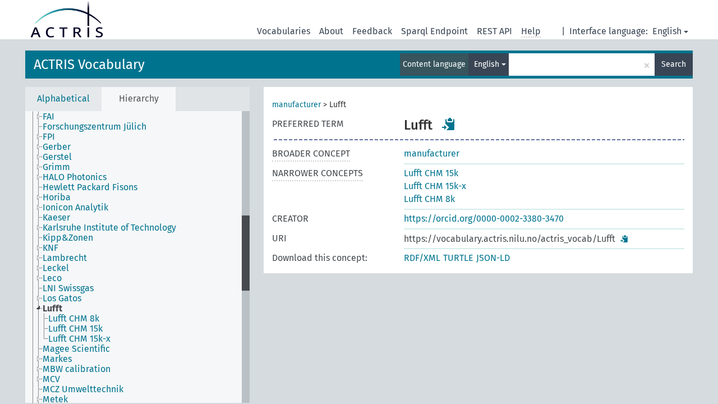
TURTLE (458, 257)
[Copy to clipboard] (448, 124)
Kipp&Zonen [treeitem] (68, 238)
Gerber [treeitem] (57, 147)
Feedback (372, 31)
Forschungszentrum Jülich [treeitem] (94, 127)
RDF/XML (422, 257)
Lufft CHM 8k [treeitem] (73, 319)
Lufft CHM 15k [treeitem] (75, 329)
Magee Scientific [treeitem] (76, 349)
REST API (494, 31)
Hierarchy (139, 98)
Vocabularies (283, 31)
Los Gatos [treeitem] (62, 298)
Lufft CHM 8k (429, 199)
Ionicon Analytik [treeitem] (75, 208)
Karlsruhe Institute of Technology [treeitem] (109, 228)
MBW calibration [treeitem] (77, 369)
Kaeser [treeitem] (56, 218)
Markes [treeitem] (57, 359)
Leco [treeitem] (52, 278)
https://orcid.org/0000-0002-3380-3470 (484, 218)
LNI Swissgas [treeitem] (68, 288)
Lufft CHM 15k (431, 173)
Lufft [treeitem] (52, 309)
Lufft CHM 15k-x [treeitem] (79, 339)
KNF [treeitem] (50, 248)
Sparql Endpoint (434, 31)
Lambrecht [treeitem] (65, 258)
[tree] (137, 257)
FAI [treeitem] (48, 117)
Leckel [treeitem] (56, 268)
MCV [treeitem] (51, 379)
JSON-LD (493, 257)
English (667, 31)
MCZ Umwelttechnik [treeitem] (83, 389)
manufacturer (296, 104)
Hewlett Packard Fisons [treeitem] (90, 187)
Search (673, 64)
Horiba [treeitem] (57, 197)
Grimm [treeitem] (56, 167)
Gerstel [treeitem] (57, 157)
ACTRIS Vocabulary (89, 64)
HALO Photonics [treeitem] (75, 177)
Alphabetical (63, 98)
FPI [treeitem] (49, 137)
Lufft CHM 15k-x (435, 186)
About (331, 31)
